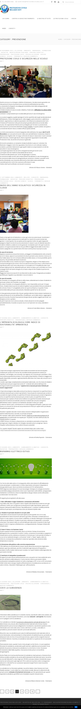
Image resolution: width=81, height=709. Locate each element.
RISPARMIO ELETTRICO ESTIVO (15, 451)
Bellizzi (27, 177)
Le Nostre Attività (44, 18)
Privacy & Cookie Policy (41, 704)
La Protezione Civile (60, 18)
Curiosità (35, 177)
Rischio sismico (20, 181)
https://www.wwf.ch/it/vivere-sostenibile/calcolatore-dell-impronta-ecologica (23, 430)
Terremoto (18, 56)
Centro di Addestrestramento (23, 18)
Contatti (12, 28)
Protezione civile (17, 54)
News (4, 28)
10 (32, 691)
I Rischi (73, 18)
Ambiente (27, 50)
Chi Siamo (5, 18)
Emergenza (36, 50)
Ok (76, 707)
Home (60, 39)
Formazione (46, 50)
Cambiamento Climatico (30, 318)
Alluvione (18, 50)
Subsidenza (45, 583)
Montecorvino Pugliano (19, 52)
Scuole (9, 56)
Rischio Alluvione (32, 54)
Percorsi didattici (37, 52)
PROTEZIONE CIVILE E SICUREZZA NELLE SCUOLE (24, 59)
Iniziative (4, 52)
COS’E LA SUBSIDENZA (11, 588)
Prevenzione (4, 54)
